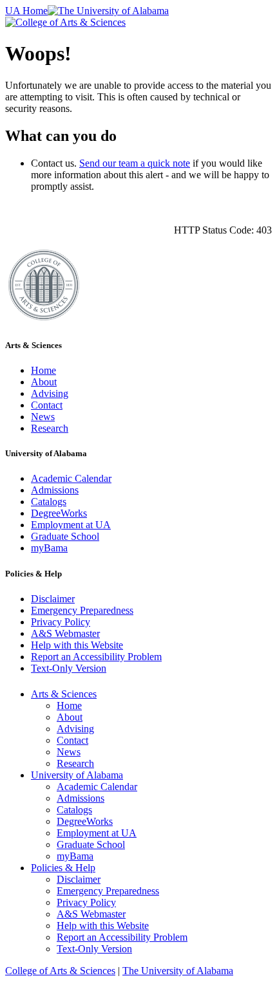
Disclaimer (53, 598)
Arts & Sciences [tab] (64, 693)
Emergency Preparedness (82, 610)
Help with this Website (77, 645)
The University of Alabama (177, 970)
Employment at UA (71, 524)
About (44, 381)
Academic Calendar (71, 478)
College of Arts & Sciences (60, 970)
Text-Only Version (68, 668)
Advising (49, 393)
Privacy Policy (60, 621)
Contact (46, 405)
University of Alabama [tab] (77, 775)
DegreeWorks (59, 513)
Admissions (55, 489)
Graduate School (65, 536)
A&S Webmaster (65, 633)
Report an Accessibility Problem (96, 656)
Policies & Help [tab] (63, 867)
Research (49, 428)
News (43, 416)
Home (43, 370)
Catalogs (48, 501)
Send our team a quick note (134, 163)
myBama (49, 547)
